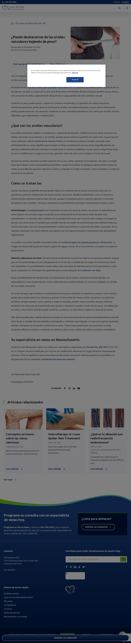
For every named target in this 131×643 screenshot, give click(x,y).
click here (75, 73)
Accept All (75, 80)
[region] (66, 75)
